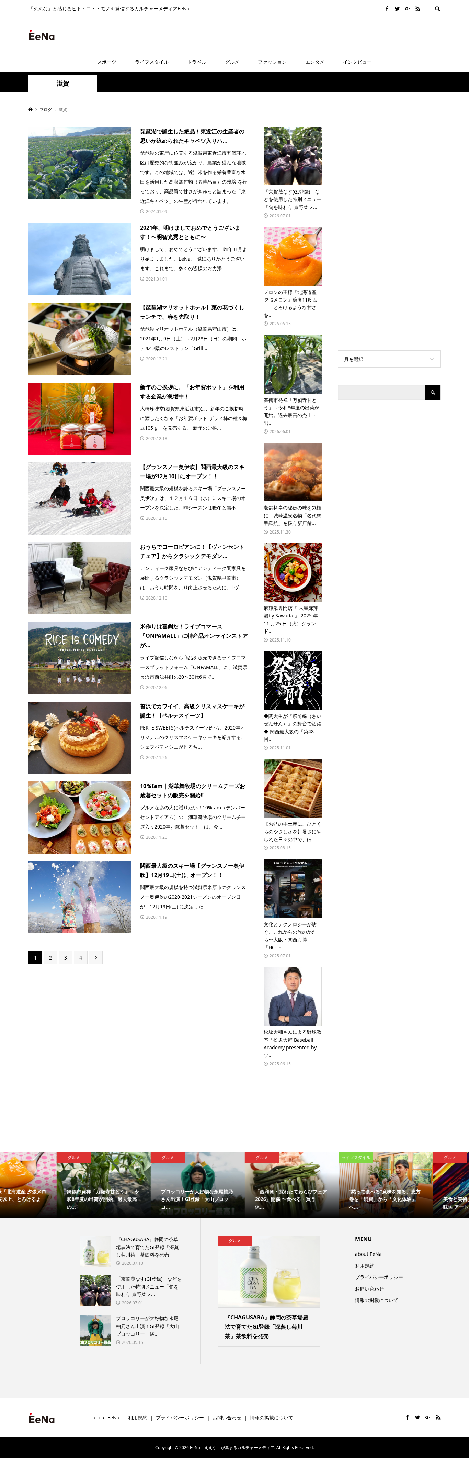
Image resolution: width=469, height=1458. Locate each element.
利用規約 (364, 1265)
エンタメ (314, 61)
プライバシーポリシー (379, 1277)
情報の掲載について (376, 1300)
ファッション (272, 61)
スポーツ (106, 61)
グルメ (232, 61)
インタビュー (357, 61)
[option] (47, 1185)
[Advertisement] (360, 34)
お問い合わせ (369, 1288)
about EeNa (368, 1254)
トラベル (196, 61)
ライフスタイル (152, 61)
